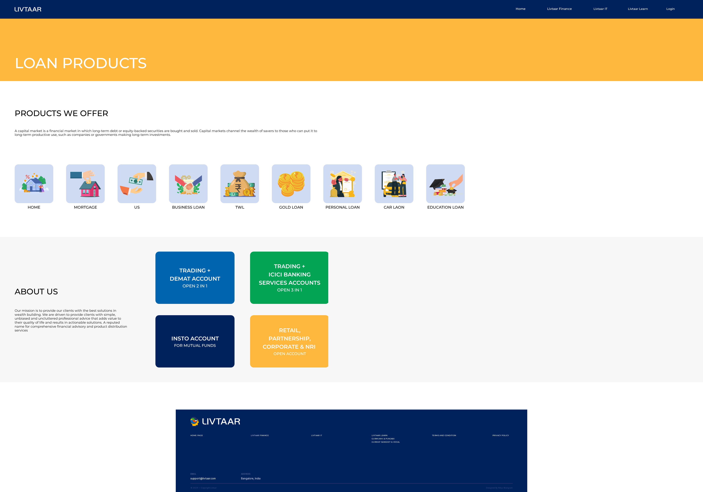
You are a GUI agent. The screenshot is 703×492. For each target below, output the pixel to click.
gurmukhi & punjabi (383, 439)
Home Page (196, 435)
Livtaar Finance (559, 9)
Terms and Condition (444, 435)
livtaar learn (379, 435)
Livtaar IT (600, 9)
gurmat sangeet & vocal (386, 442)
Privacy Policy (500, 435)
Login (670, 9)
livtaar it (316, 435)
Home (520, 9)
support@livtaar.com (203, 478)
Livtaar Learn (638, 9)
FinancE (264, 435)
